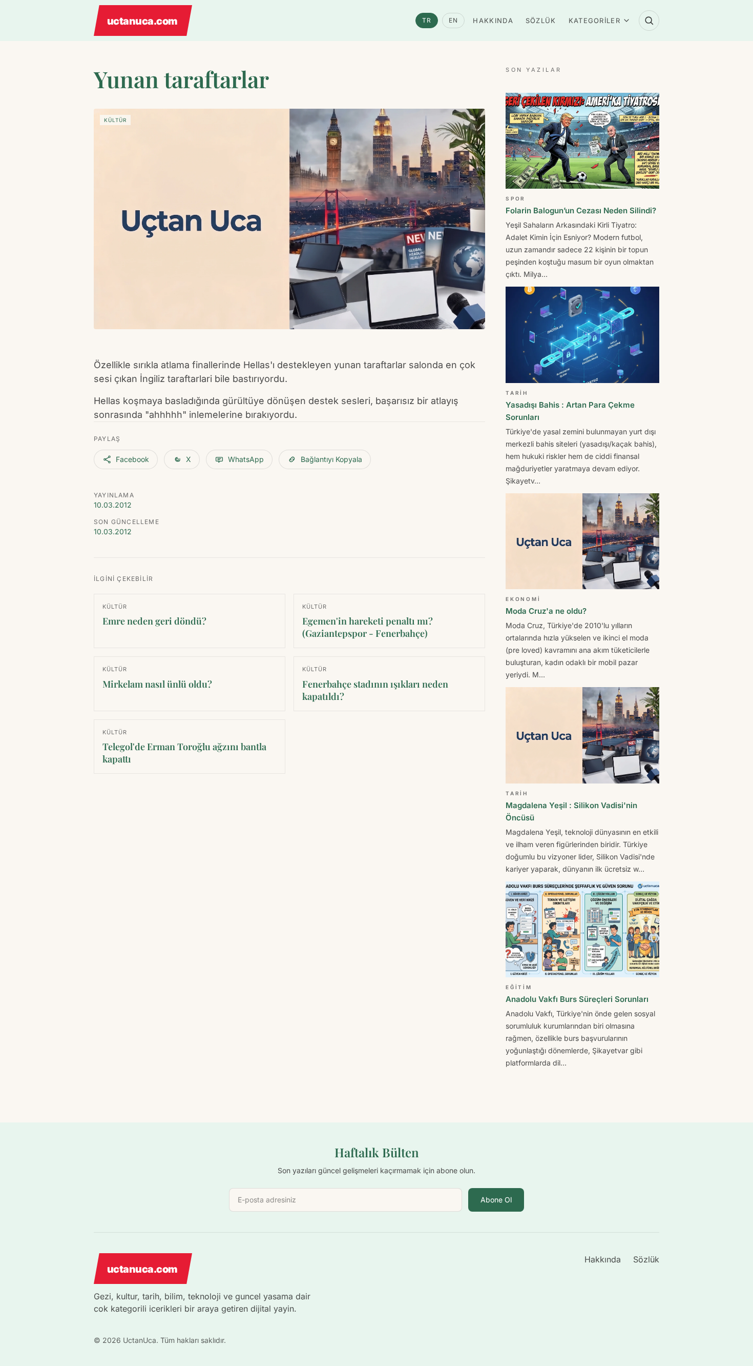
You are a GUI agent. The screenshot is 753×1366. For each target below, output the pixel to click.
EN (453, 20)
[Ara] (649, 20)
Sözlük (541, 20)
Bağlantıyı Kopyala (331, 459)
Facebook (132, 459)
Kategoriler (594, 20)
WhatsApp (246, 459)
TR (426, 20)
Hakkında (493, 20)
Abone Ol (496, 1199)
